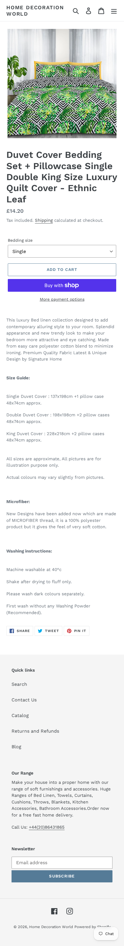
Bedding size (20, 240)
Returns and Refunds (35, 731)
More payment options (62, 299)
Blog (16, 746)
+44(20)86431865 (47, 827)
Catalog (20, 715)
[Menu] (114, 10)
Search (19, 684)
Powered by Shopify (92, 927)
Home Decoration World (35, 10)
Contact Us (24, 700)
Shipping (44, 220)
